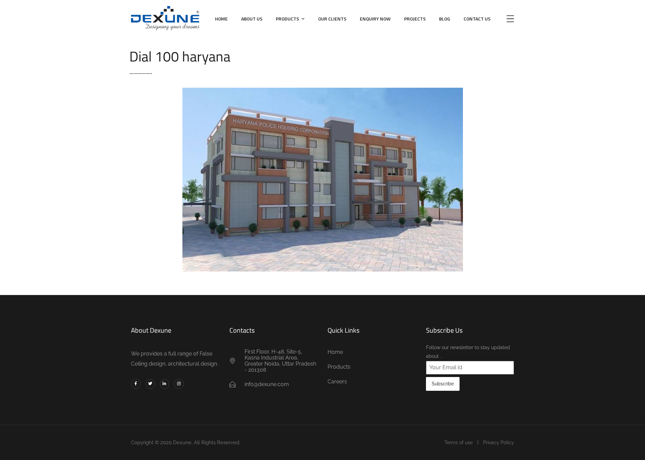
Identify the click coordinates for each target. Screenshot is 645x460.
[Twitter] (150, 384)
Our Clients (332, 18)
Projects (415, 18)
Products (287, 18)
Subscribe (443, 383)
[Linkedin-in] (165, 384)
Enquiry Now (375, 18)
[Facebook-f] (136, 384)
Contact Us (477, 18)
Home (221, 18)
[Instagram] (179, 384)
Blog (444, 18)
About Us (251, 18)
